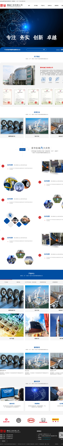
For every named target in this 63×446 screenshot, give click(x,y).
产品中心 (43, 5)
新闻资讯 (56, 5)
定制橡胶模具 (55, 282)
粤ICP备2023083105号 (22, 444)
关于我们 (36, 5)
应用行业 (50, 5)
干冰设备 (6, 282)
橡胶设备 (18, 282)
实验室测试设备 (43, 282)
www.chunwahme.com (46, 439)
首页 (29, 5)
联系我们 (3, 441)
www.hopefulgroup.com (46, 437)
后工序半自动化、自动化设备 (30, 282)
